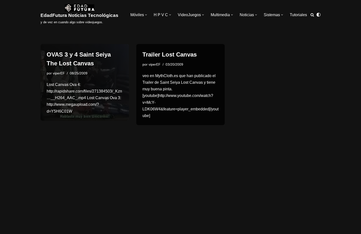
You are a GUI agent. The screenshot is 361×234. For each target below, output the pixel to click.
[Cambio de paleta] (318, 15)
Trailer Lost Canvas (169, 54)
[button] (146, 15)
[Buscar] (312, 15)
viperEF (59, 73)
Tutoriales (298, 15)
